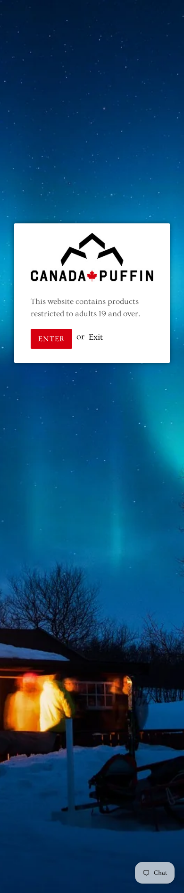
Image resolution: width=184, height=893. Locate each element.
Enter (51, 339)
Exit (96, 337)
